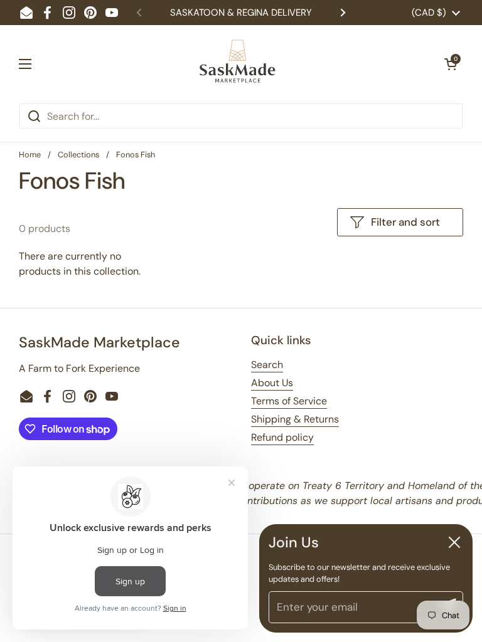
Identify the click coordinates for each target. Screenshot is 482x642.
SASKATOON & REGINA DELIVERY (241, 13)
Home (30, 154)
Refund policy (282, 437)
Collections (78, 154)
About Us (272, 382)
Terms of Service (289, 401)
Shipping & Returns (295, 419)
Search (267, 364)
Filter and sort (405, 222)
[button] (450, 63)
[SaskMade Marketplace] (237, 64)
